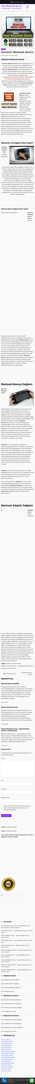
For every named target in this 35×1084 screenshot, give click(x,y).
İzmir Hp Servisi (6, 1039)
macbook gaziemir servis (25, 666)
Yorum (3, 758)
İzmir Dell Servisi (6, 1047)
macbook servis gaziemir (8, 668)
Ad (2, 780)
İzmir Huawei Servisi (7, 1067)
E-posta (4, 789)
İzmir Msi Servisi (6, 1049)
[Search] (32, 7)
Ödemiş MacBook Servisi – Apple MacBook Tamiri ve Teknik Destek (15, 729)
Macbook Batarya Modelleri (10, 683)
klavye (16, 338)
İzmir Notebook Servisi (8, 1063)
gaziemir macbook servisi (9, 666)
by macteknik (4, 55)
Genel (3, 49)
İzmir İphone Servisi (7, 1059)
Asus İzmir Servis (6, 1069)
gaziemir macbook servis (13, 663)
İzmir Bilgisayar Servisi (8, 1057)
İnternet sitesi (5, 797)
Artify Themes (10, 1082)
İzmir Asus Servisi (6, 1043)
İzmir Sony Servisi (6, 1065)
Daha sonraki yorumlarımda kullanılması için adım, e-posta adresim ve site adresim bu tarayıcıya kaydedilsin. (17, 808)
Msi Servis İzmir (6, 1070)
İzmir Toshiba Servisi (7, 1053)
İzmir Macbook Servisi (11, 6)
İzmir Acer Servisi (6, 1045)
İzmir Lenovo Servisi (7, 1041)
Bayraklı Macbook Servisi (9, 707)
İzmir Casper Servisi (7, 1055)
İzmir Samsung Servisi (8, 1051)
